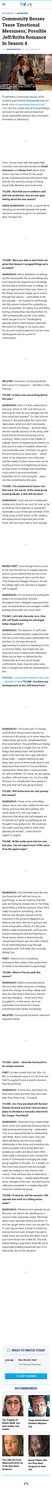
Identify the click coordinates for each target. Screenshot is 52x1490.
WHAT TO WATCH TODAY (28, 1350)
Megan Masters (13, 49)
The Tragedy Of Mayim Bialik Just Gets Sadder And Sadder (11, 1425)
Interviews (22, 13)
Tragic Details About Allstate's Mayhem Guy (38, 1423)
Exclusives (7, 13)
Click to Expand (27, 1376)
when (12, 104)
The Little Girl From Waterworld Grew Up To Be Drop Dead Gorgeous (12, 1464)
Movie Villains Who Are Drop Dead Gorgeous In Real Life (37, 1465)
